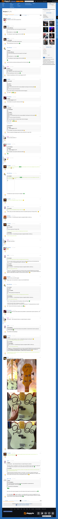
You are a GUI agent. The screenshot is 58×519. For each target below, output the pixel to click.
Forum (19, 3)
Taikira (50, 3)
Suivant (25, 15)
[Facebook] (38, 513)
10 (16, 15)
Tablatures (11, 4)
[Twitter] (42, 513)
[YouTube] (45, 513)
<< (3, 15)
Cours (11, 3)
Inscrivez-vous (22, 503)
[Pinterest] (52, 513)
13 (20, 15)
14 (21, 15)
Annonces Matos (28, 3)
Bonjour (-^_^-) (16, 9)
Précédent (6, 15)
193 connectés (45, 1)
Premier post (11, 9)
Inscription (21, 1)
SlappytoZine (12, 7)
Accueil (3, 3)
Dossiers (46, 57)
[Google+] (49, 513)
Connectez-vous (28, 503)
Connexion (14, 1)
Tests (51, 57)
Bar (18, 4)
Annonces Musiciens (28, 4)
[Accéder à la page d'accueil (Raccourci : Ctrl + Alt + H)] (6, 2)
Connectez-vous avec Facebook (23, 504)
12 (19, 15)
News (3, 4)
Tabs (48, 57)
